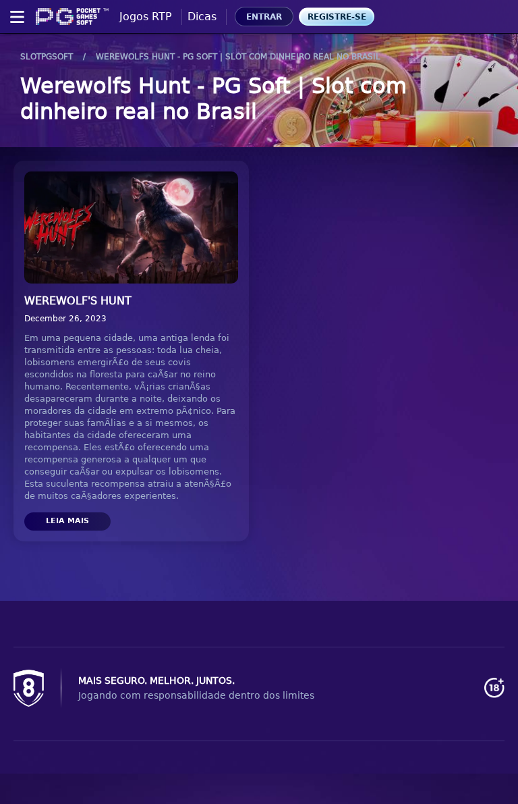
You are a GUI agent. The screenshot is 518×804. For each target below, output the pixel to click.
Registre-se (337, 17)
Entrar (264, 17)
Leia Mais (67, 520)
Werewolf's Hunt (78, 300)
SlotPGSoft (46, 56)
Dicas (202, 16)
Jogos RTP (145, 16)
